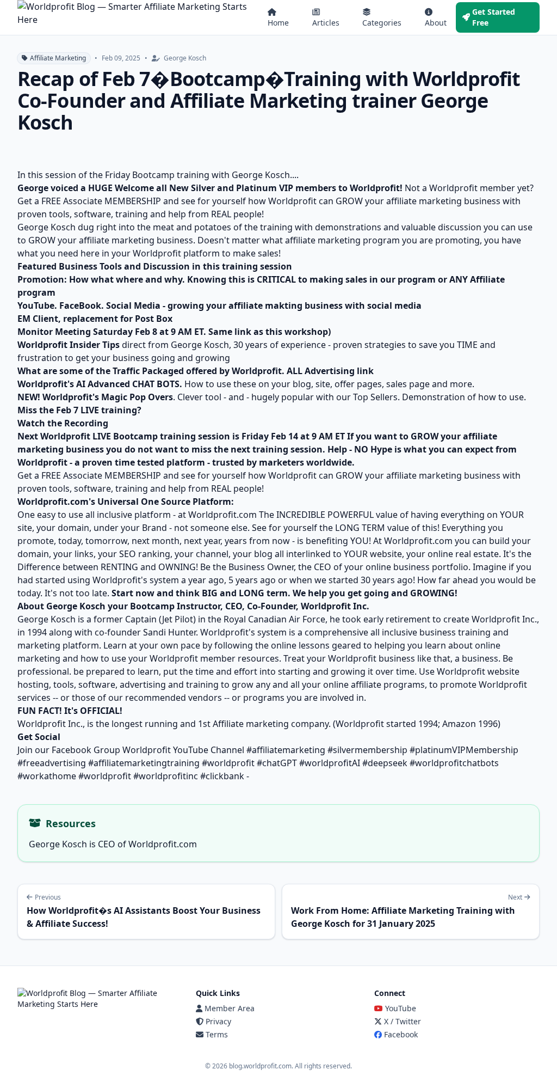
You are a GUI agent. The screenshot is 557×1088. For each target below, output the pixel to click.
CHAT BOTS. (157, 384)
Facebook (401, 1034)
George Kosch (47, 619)
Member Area (230, 1008)
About (436, 22)
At (378, 541)
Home (278, 22)
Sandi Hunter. (171, 632)
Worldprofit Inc (49, 724)
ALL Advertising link (330, 371)
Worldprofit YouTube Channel (183, 750)
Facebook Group (86, 750)
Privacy (218, 1021)
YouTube (400, 1008)
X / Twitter (402, 1021)
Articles (325, 22)
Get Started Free (493, 17)
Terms (217, 1034)
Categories (381, 22)
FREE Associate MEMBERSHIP (101, 201)
